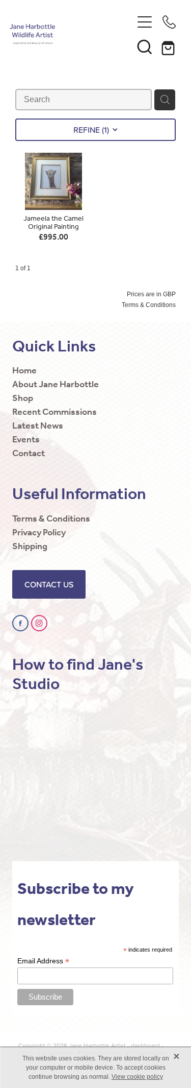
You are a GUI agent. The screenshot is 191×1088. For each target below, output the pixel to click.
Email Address (43, 961)
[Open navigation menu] (144, 22)
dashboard (145, 1045)
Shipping (29, 546)
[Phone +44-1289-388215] (169, 22)
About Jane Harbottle (55, 384)
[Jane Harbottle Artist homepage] (71, 34)
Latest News (37, 426)
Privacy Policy (39, 532)
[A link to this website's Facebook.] (20, 623)
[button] (144, 46)
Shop (22, 398)
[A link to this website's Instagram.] (39, 623)
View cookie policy (137, 1076)
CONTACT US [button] (48, 584)
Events (26, 439)
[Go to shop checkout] (169, 46)
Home (24, 371)
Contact (28, 453)
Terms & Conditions (51, 519)
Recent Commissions (54, 412)
